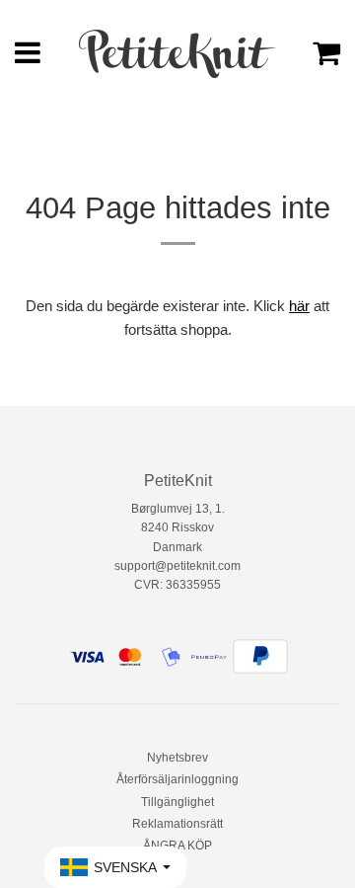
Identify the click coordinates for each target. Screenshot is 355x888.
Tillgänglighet (177, 802)
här (299, 305)
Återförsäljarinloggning (177, 779)
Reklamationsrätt (177, 824)
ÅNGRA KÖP (177, 845)
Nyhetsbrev (177, 758)
